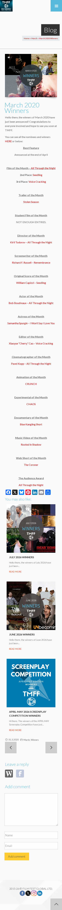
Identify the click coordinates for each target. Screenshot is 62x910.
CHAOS (31, 404)
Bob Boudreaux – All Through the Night (31, 302)
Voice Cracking (37, 181)
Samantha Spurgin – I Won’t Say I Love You (31, 323)
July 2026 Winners (21, 557)
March (34, 38)
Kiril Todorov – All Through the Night (31, 242)
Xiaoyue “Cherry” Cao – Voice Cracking (31, 343)
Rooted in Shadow (31, 444)
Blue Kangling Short (31, 424)
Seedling (37, 174)
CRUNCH (31, 383)
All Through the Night (43, 168)
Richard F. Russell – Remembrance (31, 262)
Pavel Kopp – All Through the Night (31, 363)
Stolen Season (31, 201)
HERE (8, 141)
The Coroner (31, 464)
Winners (35, 740)
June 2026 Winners (22, 634)
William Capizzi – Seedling (31, 282)
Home (26, 38)
